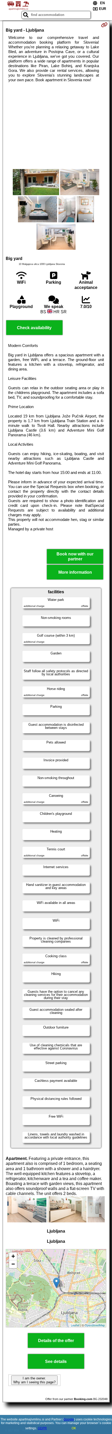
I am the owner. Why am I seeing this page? (34, 1380)
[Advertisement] (56, 125)
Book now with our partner (75, 556)
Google (69, 1419)
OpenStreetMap (95, 1325)
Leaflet (75, 1325)
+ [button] (13, 1256)
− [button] (13, 1264)
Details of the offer (56, 1340)
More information (75, 572)
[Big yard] (36, 182)
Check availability (34, 328)
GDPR (42, 1428)
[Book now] (104, 25)
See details (56, 1361)
